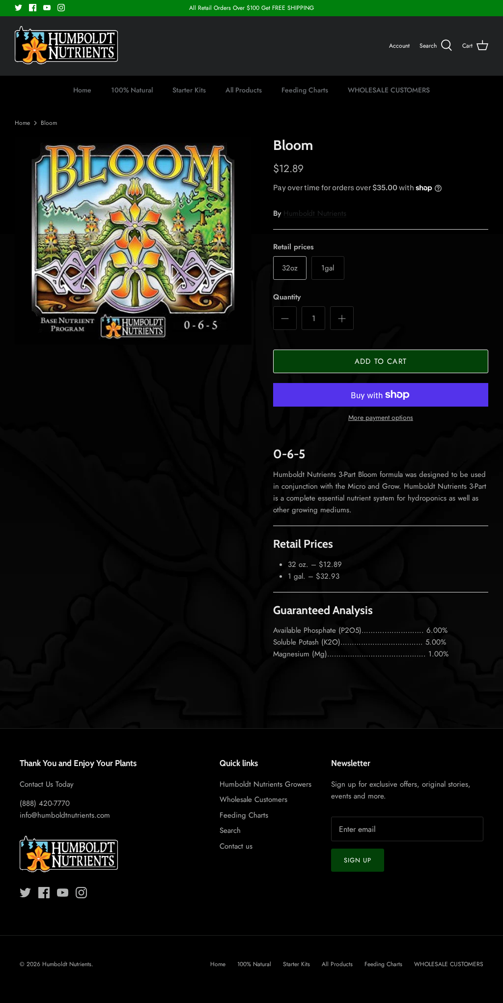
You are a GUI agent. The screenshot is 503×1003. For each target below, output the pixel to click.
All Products (243, 90)
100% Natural (132, 90)
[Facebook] (32, 7)
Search (230, 830)
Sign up (357, 860)
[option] (133, 241)
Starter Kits (189, 90)
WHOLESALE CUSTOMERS (389, 90)
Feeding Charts (304, 90)
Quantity (287, 297)
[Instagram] (61, 7)
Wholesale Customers (253, 799)
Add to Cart (381, 361)
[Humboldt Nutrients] (66, 46)
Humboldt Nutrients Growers (265, 784)
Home (82, 90)
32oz (290, 268)
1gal (327, 268)
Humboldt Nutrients (314, 213)
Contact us (236, 846)
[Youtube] (47, 7)
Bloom (49, 122)
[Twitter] (18, 7)
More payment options (380, 417)
